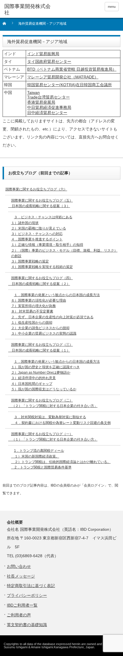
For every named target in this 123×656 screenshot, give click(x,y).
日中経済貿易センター (47, 112)
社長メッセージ (21, 576)
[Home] (8, 25)
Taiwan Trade (33, 94)
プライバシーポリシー (27, 595)
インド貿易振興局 (43, 53)
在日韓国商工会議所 (94, 84)
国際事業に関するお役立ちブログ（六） (36, 189)
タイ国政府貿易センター (49, 61)
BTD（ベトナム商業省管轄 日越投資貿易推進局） (71, 69)
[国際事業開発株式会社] (28, 9)
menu (112, 6)
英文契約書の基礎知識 (27, 624)
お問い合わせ (19, 566)
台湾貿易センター (54, 97)
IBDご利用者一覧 (22, 605)
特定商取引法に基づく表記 (31, 585)
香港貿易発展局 (41, 102)
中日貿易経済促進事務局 (49, 107)
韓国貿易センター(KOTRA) (51, 84)
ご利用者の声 (19, 615)
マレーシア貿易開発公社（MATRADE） (62, 77)
